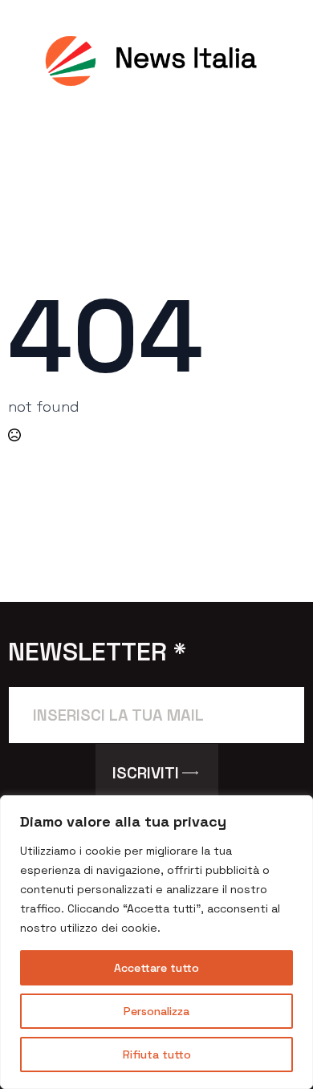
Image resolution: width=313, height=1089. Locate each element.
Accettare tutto (156, 968)
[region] (156, 942)
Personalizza (156, 1011)
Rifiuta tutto (157, 1054)
